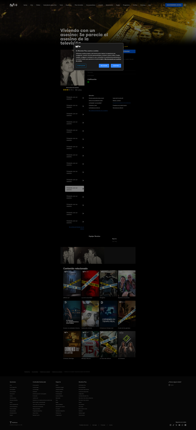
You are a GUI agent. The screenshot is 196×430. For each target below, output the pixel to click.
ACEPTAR (116, 65)
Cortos (135, 5)
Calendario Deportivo (60, 410)
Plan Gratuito (79, 5)
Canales (142, 5)
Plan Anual (81, 406)
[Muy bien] (71, 90)
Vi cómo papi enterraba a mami (96, 98)
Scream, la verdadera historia (71, 328)
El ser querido (36, 385)
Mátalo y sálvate (117, 100)
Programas (126, 5)
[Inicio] (13, 5)
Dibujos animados (36, 408)
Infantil (100, 5)
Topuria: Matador (59, 404)
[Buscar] (164, 5)
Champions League (60, 387)
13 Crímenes (121, 358)
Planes (80, 402)
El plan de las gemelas (124, 328)
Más (149, 5)
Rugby (118, 5)
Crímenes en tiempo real (106, 328)
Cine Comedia (13, 391)
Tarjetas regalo (82, 413)
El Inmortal (35, 395)
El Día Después (59, 393)
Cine (31, 5)
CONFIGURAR (81, 65)
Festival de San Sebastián (38, 406)
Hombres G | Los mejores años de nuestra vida (42, 400)
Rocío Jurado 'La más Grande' (39, 402)
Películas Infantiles (14, 400)
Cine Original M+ (13, 387)
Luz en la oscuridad (87, 297)
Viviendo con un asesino (72, 98)
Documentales (90, 5)
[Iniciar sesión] (185, 5)
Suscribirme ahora (174, 5)
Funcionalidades (82, 387)
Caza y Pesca (35, 413)
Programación (59, 415)
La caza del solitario (105, 358)
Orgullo (11, 415)
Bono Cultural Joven (83, 408)
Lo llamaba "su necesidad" (95, 103)
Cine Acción (12, 393)
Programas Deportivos (37, 410)
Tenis (61, 5)
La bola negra (36, 387)
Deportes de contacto (60, 406)
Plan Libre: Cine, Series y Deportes (86, 398)
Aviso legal (94, 425)
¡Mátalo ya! (66, 297)
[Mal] (66, 90)
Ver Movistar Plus (82, 385)
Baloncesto (109, 5)
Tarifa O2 (81, 410)
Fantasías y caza (93, 105)
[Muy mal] (64, 90)
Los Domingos (35, 389)
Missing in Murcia (86, 358)
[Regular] (68, 90)
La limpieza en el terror (94, 107)
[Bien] (69, 90)
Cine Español (12, 389)
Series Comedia (13, 408)
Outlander (35, 391)
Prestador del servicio (83, 425)
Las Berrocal (35, 398)
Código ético (81, 393)
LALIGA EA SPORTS (59, 389)
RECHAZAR (104, 65)
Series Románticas (13, 406)
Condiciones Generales (83, 391)
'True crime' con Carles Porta (39, 404)
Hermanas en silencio (118, 107)
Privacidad (103, 425)
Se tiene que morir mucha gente (39, 393)
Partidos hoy (58, 413)
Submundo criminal (87, 328)
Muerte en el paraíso (123, 297)
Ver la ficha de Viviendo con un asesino (98, 110)
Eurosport (58, 408)
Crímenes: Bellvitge (68, 358)
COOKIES (110, 425)
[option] (68, 255)
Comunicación (82, 415)
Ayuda (172, 385)
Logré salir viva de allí (118, 98)
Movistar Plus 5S (36, 415)
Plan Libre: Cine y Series (84, 400)
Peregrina (102, 297)
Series (25, 5)
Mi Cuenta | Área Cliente (84, 389)
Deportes (69, 5)
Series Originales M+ (14, 404)
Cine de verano (13, 398)
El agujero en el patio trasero (120, 105)
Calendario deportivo (50, 5)
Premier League (59, 391)
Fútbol (38, 5)
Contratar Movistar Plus (83, 395)
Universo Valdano (59, 395)
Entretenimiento (13, 413)
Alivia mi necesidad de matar (96, 100)
